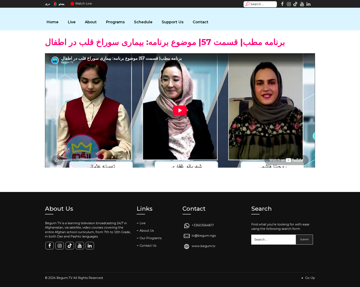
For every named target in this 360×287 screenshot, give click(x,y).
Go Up (309, 278)
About (91, 22)
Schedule (143, 22)
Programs (115, 22)
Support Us (173, 22)
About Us (147, 231)
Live (72, 22)
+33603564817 (203, 225)
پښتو (61, 4)
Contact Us (148, 245)
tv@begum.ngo (204, 236)
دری (48, 4)
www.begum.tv (203, 246)
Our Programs (150, 238)
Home (52, 22)
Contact (200, 22)
